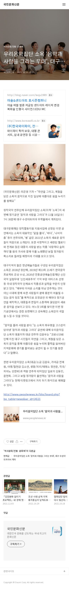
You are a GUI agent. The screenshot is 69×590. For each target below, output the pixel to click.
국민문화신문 (11, 4)
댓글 (6, 512)
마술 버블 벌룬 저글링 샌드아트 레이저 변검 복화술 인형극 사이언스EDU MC (33, 107)
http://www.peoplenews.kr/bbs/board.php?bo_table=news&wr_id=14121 (32, 396)
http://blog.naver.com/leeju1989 (27, 95)
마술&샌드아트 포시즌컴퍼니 (27, 100)
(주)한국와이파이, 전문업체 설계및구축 (22, 126)
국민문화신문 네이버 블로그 (17, 583)
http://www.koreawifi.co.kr (23, 120)
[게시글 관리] (21, 441)
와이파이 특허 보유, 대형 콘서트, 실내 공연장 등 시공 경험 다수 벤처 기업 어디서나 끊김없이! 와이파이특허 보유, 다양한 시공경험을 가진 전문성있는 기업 (23, 133)
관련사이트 (9, 571)
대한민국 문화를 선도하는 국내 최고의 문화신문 (26, 535)
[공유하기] (17, 441)
